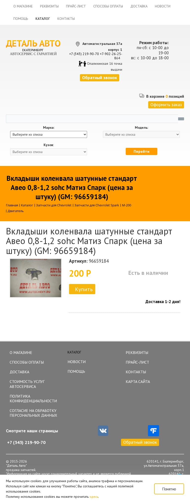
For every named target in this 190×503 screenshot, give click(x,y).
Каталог (42, 18)
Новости (162, 6)
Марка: (48, 128)
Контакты (66, 18)
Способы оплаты (108, 6)
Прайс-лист (76, 6)
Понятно (169, 488)
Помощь (20, 18)
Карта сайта (138, 381)
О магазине (23, 6)
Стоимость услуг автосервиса (27, 384)
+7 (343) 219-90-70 (84, 54)
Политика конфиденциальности (33, 398)
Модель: (141, 128)
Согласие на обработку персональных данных (33, 413)
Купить (84, 289)
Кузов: (49, 145)
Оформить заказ (166, 104)
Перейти (141, 151)
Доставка (138, 6)
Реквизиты (49, 6)
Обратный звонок (140, 442)
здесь (94, 496)
